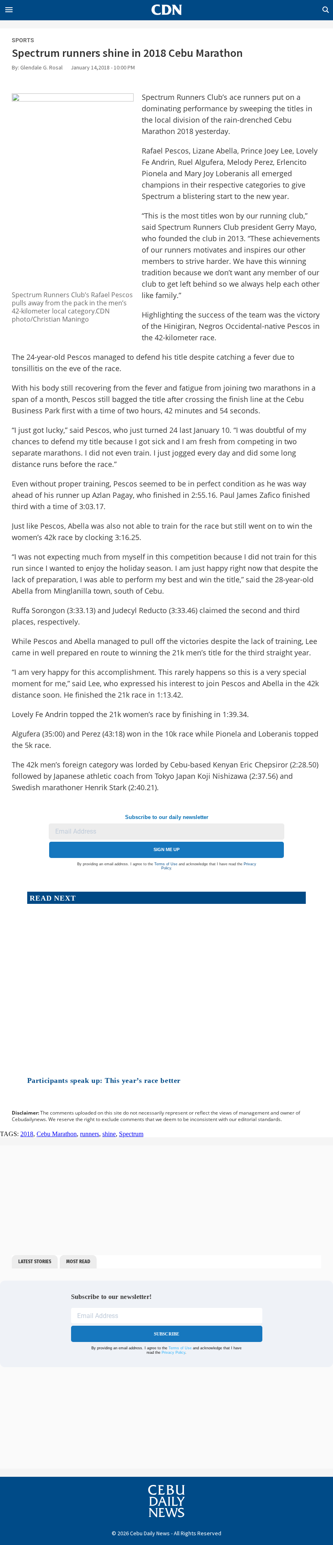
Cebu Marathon (57, 1133)
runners (89, 1133)
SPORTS (23, 40)
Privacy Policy (173, 1353)
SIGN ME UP (166, 849)
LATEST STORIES (34, 1261)
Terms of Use (165, 864)
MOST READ (78, 1261)
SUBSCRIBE (166, 1333)
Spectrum (131, 1133)
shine (109, 1133)
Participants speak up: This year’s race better (104, 1080)
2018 (26, 1133)
